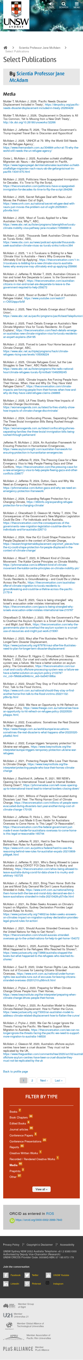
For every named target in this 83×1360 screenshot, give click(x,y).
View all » (41, 1189)
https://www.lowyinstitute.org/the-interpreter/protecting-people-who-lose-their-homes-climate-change (39, 767)
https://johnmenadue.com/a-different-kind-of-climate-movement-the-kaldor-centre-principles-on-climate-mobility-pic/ (41, 566)
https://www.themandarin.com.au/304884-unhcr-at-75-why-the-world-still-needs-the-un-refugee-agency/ (41, 149)
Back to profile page (15, 1071)
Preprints (16, 1171)
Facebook (15, 1275)
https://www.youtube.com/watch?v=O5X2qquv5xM (34, 300)
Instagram (58, 1283)
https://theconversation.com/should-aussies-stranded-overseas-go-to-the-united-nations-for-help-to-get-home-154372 (41, 936)
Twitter (35, 1275)
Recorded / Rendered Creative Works (34, 1159)
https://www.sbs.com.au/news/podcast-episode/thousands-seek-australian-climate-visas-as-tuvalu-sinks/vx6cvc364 (39, 244)
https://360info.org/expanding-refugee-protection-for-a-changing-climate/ (38, 503)
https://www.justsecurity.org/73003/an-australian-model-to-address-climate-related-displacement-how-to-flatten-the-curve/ (41, 1013)
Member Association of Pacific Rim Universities (39, 1336)
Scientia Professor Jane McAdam (39, 47)
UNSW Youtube (61, 1275)
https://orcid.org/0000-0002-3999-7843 (38, 1220)
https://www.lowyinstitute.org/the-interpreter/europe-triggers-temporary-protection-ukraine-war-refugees (39, 749)
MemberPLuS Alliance (42, 1348)
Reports (16, 1147)
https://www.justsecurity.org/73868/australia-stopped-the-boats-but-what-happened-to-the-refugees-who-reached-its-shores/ (38, 955)
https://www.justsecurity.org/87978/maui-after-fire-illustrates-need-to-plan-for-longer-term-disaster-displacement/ (40, 647)
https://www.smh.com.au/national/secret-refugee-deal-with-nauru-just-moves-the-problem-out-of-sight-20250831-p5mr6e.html (39, 206)
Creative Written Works (25, 1153)
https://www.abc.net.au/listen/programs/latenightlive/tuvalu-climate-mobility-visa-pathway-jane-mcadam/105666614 (39, 226)
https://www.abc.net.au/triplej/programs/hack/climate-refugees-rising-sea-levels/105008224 (36, 353)
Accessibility (67, 1244)
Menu (77, 7)
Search (63, 7)
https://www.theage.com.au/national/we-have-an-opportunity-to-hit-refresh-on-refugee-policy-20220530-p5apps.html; (41, 711)
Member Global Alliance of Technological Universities (30, 1325)
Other (15, 1177)
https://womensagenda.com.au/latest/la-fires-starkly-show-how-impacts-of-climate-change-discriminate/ (39, 409)
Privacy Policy (11, 1244)
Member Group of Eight (26, 1305)
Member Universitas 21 (21, 1315)
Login (50, 7)
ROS (50, 1213)
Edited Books (19, 1123)
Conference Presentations (27, 1141)
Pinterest (36, 1283)
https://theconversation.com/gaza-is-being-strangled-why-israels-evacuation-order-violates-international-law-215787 (38, 608)
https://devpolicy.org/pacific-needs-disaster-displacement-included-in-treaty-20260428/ (41, 106)
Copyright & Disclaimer (40, 1244)
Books (15, 1112)
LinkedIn (15, 1283)
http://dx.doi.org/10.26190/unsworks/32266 (29, 122)
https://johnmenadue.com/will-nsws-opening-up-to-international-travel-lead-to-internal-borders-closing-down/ (41, 786)
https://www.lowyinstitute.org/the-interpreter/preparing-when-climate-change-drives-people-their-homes (39, 996)
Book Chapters (21, 1117)
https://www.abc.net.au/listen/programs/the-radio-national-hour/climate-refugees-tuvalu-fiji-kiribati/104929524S (38, 370)
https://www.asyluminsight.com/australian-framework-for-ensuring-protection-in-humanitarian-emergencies (37, 450)
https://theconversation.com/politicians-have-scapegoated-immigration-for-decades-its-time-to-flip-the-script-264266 (39, 187)
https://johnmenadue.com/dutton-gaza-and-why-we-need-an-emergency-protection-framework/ (40, 489)
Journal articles (21, 1129)
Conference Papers (23, 1135)
